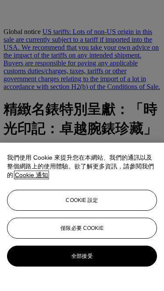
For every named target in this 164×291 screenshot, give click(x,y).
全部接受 (81, 256)
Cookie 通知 (31, 174)
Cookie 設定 (82, 200)
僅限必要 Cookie (81, 228)
